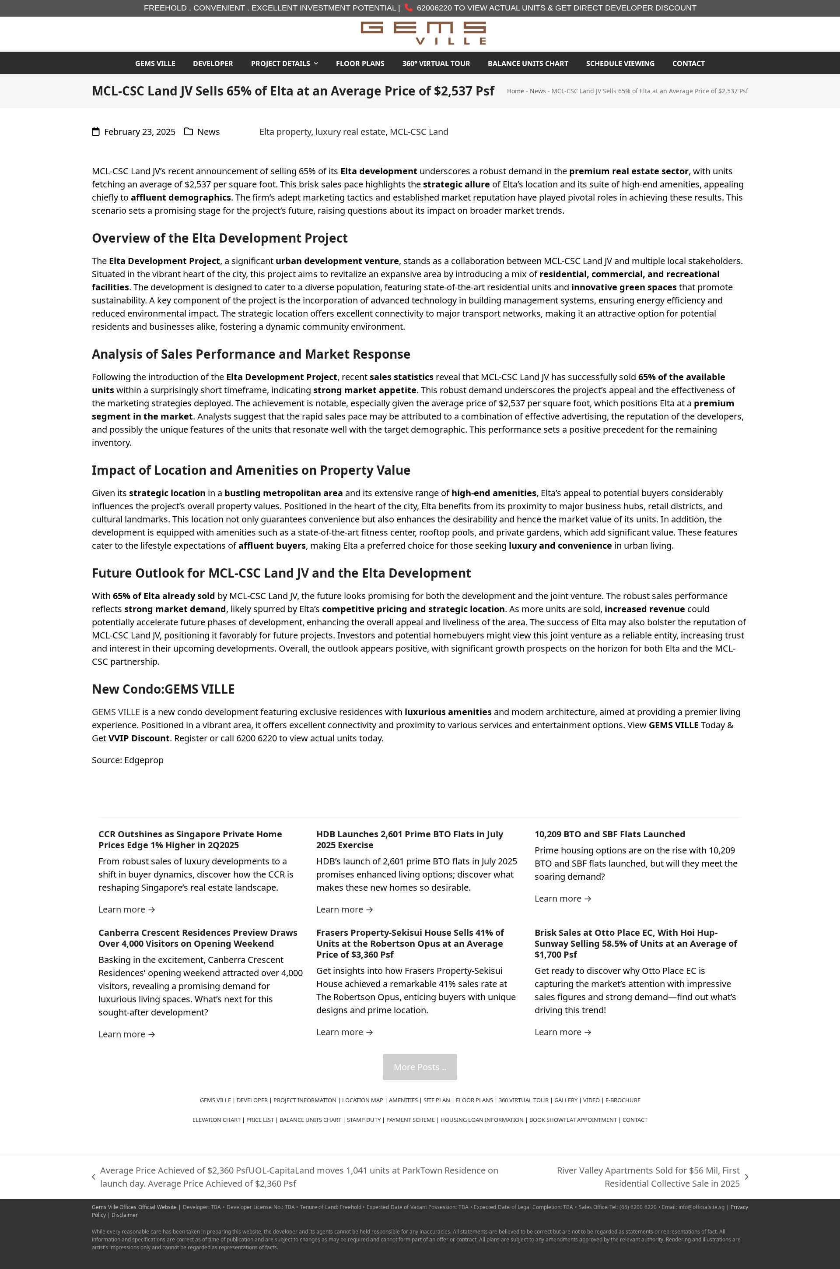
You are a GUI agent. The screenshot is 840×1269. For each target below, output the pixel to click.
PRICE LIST (260, 1120)
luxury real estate (350, 131)
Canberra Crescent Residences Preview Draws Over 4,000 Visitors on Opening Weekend (198, 938)
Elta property (285, 131)
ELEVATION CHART (216, 1120)
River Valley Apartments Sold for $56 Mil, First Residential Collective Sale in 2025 (630, 1177)
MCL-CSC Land (419, 131)
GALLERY (566, 1100)
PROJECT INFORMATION (304, 1100)
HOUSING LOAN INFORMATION (482, 1120)
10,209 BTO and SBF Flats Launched (610, 834)
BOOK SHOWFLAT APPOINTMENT (573, 1120)
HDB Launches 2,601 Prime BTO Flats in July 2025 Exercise (409, 839)
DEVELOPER (252, 1100)
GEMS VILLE (116, 712)
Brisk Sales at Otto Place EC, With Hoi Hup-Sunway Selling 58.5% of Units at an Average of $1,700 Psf (636, 943)
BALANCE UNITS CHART (310, 1120)
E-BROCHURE (623, 1100)
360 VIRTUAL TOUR (524, 1100)
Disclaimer (125, 1215)
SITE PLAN (437, 1100)
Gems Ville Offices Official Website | (137, 1207)
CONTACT (635, 1120)
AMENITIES (403, 1100)
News (538, 91)
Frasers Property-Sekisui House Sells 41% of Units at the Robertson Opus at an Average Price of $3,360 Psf (410, 943)
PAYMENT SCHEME (410, 1120)
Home (515, 91)
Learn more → (127, 909)
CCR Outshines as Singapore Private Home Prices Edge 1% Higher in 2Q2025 (190, 839)
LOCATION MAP (362, 1100)
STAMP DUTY (364, 1120)
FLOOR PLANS (474, 1100)
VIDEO (591, 1100)
